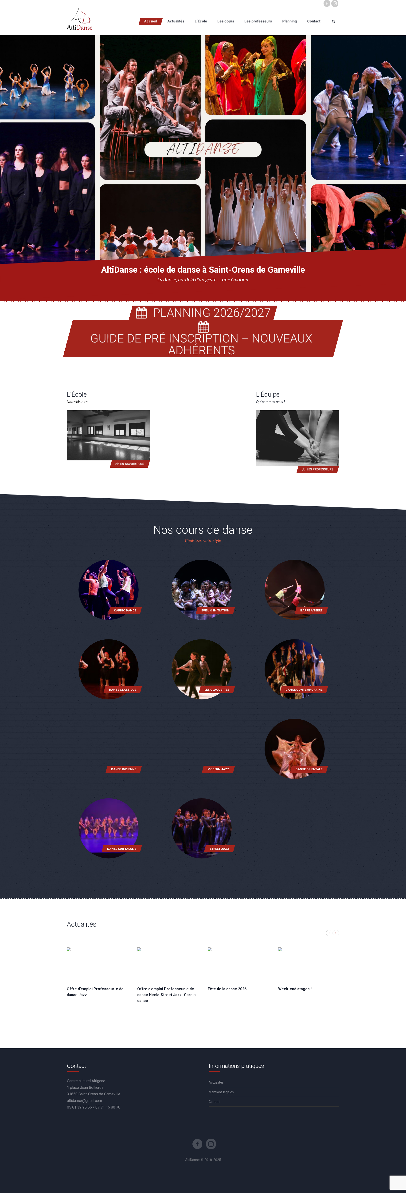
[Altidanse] (79, 21)
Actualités (216, 1082)
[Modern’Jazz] (201, 749)
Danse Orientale (309, 769)
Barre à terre (311, 610)
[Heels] (108, 828)
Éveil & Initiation (215, 610)
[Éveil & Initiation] (201, 590)
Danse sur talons (121, 848)
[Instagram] (334, 3)
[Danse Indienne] (108, 749)
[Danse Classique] (108, 669)
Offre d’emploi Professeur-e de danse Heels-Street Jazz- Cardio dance (166, 995)
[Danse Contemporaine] (295, 669)
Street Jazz (219, 848)
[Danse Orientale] (295, 749)
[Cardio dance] (108, 590)
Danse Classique (122, 689)
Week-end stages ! (295, 989)
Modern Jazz (218, 769)
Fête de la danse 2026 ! (228, 989)
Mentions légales (221, 1092)
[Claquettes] (201, 669)
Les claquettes (216, 689)
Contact (214, 1102)
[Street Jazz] (201, 828)
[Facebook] (326, 3)
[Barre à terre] (295, 590)
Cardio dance (125, 610)
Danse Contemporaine (303, 689)
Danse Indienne (123, 769)
